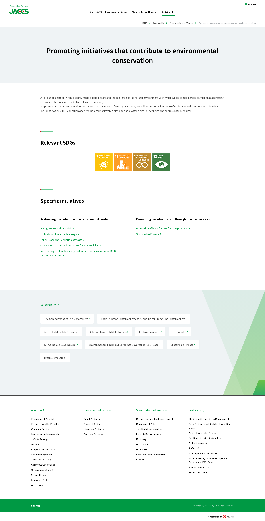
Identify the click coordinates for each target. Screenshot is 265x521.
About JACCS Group (41, 459)
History (35, 444)
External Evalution (198, 472)
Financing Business (94, 429)
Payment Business (93, 424)
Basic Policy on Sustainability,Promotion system (209, 425)
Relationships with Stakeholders (205, 438)
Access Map (37, 485)
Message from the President (45, 424)
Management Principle (43, 419)
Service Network (39, 474)
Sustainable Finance (199, 467)
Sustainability (158, 23)
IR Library (141, 439)
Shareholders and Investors (151, 410)
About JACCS (38, 410)
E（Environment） (198, 443)
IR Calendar (142, 444)
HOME (144, 23)
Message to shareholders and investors (156, 419)
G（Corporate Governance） (203, 453)
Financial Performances (148, 434)
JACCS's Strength (40, 439)
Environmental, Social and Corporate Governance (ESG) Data (208, 460)
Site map (35, 505)
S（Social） (194, 448)
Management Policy (146, 424)
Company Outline (40, 429)
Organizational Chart (42, 469)
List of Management (41, 454)
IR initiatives (142, 449)
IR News (140, 459)
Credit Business (92, 419)
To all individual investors (149, 429)
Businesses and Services (97, 410)
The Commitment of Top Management (209, 419)
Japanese (252, 4)
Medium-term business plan (45, 434)
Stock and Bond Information (150, 454)
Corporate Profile (40, 479)
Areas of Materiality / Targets (181, 23)
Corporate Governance (43, 449)
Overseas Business (93, 434)
